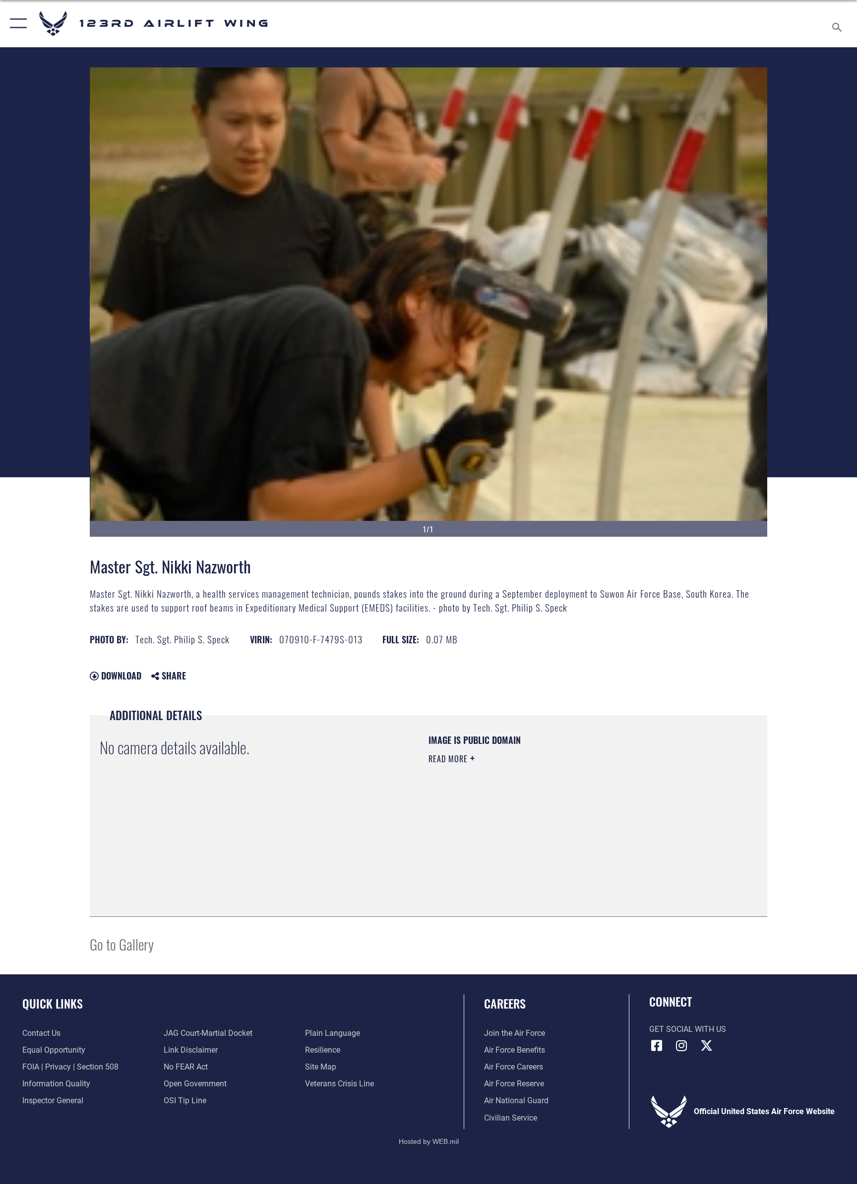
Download (120, 675)
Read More (449, 759)
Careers (505, 1003)
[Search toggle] (838, 23)
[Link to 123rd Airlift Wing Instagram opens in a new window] (681, 1045)
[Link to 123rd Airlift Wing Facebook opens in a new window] (656, 1045)
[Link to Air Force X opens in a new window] (706, 1045)
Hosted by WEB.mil (429, 1141)
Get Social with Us (687, 1029)
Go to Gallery (122, 944)
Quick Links (52, 1003)
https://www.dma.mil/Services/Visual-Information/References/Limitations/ (544, 822)
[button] (16, 23)
